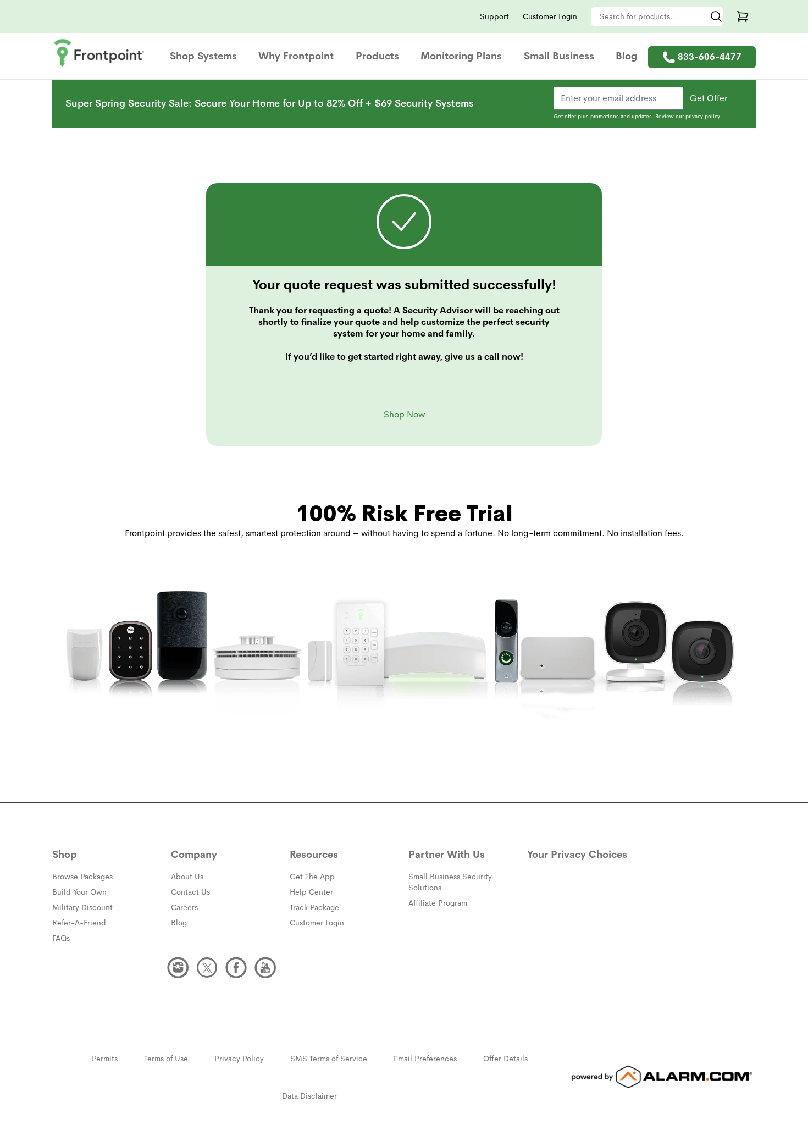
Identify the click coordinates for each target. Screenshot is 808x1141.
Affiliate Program (437, 903)
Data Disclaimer (309, 1096)
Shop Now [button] (404, 414)
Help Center (311, 892)
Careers (184, 907)
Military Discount (82, 907)
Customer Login (550, 16)
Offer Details (505, 1058)
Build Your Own (79, 892)
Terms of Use (166, 1058)
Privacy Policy (239, 1058)
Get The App (312, 876)
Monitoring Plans (461, 56)
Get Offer (708, 98)
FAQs (61, 938)
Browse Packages (82, 876)
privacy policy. (703, 116)
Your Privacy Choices (577, 854)
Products (377, 56)
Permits (105, 1058)
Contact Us (190, 892)
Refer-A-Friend (79, 923)
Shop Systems (203, 56)
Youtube (265, 968)
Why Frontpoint (296, 56)
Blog (626, 56)
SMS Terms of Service (328, 1058)
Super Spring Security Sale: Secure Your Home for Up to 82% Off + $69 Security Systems (269, 103)
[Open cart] (742, 16)
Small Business (559, 56)
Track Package (314, 907)
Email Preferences (425, 1058)
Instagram (178, 968)
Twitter (207, 968)
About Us (187, 876)
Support (494, 16)
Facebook (236, 968)
